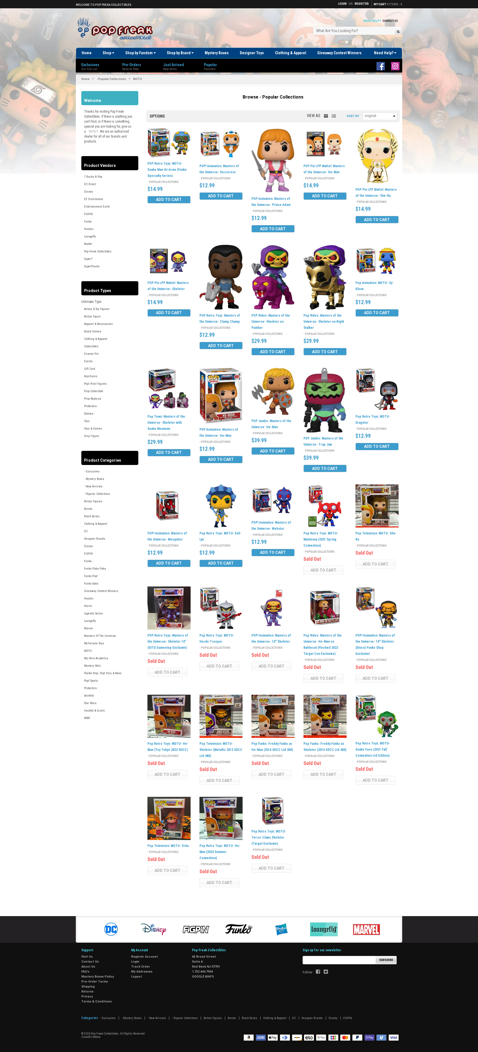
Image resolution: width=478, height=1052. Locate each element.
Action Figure (92, 316)
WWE (87, 718)
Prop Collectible (93, 391)
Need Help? (384, 53)
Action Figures (93, 501)
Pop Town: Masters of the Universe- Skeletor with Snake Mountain (166, 423)
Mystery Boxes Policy (97, 976)
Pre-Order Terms (94, 981)
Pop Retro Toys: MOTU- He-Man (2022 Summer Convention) (219, 852)
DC (86, 531)
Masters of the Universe (100, 636)
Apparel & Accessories (98, 324)
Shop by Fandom (139, 53)
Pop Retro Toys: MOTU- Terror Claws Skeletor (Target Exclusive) (268, 837)
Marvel (88, 628)
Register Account (144, 956)
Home (87, 53)
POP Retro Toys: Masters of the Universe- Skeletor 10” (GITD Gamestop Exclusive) (167, 642)
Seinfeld (89, 695)
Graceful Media (90, 1036)
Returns (87, 991)
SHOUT (93, 131)
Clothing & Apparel (290, 53)
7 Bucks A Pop (93, 177)
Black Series (92, 516)
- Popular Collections (111, 79)
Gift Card (89, 369)
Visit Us (87, 956)
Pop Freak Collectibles (97, 251)
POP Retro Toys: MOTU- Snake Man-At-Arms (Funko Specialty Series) (167, 170)
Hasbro (88, 229)
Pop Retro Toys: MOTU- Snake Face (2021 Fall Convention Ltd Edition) (372, 749)
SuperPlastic (92, 266)
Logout (136, 976)
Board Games (92, 331)
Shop (107, 53)
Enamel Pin (91, 354)
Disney (88, 191)
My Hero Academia (96, 658)
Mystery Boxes (217, 53)
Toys (87, 421)
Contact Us (390, 20)
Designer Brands (94, 539)
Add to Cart (169, 199)
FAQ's (85, 971)
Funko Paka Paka (95, 568)
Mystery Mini (92, 666)
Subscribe (386, 959)
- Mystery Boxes (94, 479)
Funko (88, 221)
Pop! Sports (91, 681)
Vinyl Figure (91, 436)
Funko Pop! (91, 576)
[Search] (398, 31)
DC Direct (90, 184)
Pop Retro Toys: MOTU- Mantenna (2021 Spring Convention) (320, 539)
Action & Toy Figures (97, 309)
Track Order (140, 966)
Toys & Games (93, 428)
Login (135, 961)
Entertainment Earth (97, 206)
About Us (88, 966)
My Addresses (141, 971)
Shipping (88, 986)
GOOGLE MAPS (203, 976)
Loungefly (90, 236)
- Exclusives (92, 471)
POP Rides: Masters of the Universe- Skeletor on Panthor (270, 322)
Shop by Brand (179, 53)
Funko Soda (91, 583)
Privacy (87, 996)
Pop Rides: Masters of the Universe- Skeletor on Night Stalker (323, 322)
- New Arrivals (93, 486)
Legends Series (93, 613)
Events (88, 361)
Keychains (90, 376)
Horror (88, 606)
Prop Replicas (92, 398)
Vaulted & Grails (94, 710)
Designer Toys (252, 53)
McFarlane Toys (94, 643)
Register (362, 3)
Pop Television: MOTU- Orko (168, 846)
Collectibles (91, 346)
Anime (88, 509)
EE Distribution (93, 199)
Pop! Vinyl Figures (95, 384)
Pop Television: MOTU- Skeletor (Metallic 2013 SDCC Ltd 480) (220, 750)
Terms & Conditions (96, 1001)
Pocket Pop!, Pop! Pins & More (102, 673)
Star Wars (90, 703)
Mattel (88, 244)
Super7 (88, 259)
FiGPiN (88, 214)
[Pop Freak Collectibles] (116, 29)
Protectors (90, 406)
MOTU (88, 651)
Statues (88, 413)
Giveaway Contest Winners (339, 53)
